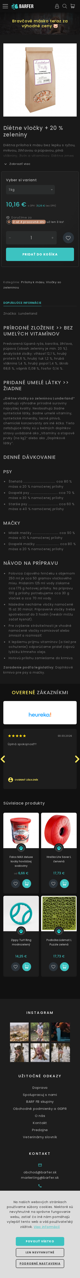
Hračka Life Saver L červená (59, 859)
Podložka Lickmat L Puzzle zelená (59, 942)
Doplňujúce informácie (22, 303)
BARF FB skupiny (40, 1101)
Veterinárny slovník (40, 1137)
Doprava (40, 1087)
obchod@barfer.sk (40, 1172)
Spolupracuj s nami (40, 1094)
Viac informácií (47, 1227)
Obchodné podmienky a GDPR (40, 1108)
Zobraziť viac (19, 164)
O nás (40, 1115)
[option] (40, 80)
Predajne (40, 1130)
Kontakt (40, 1122)
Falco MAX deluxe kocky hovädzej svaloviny (21, 861)
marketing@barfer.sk (40, 1177)
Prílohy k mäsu (32, 282)
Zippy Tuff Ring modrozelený (21, 942)
